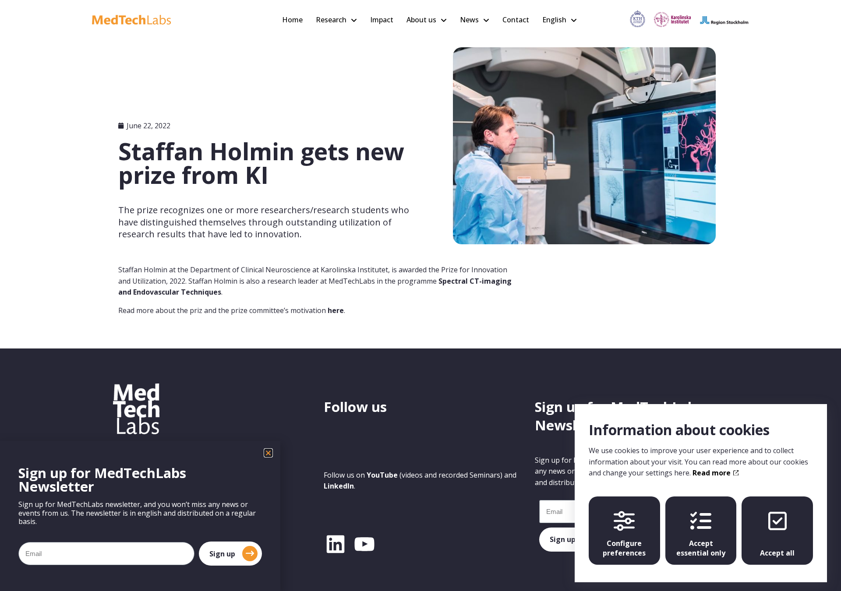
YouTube (382, 475)
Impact (381, 20)
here (336, 310)
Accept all (777, 553)
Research (331, 20)
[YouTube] (364, 544)
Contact (515, 20)
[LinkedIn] (335, 544)
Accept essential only (700, 548)
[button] (268, 453)
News (469, 20)
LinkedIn (339, 486)
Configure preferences (624, 548)
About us (421, 20)
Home (292, 20)
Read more (712, 473)
